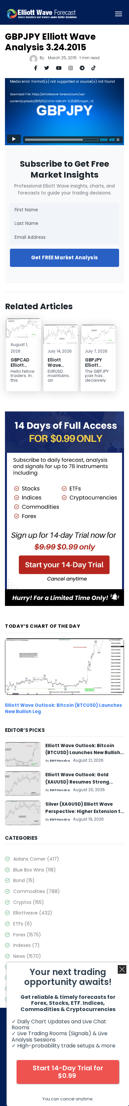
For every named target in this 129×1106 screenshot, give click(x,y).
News (27, 956)
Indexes (26, 945)
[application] (64, 111)
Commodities (36, 891)
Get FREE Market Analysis (64, 257)
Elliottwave (32, 913)
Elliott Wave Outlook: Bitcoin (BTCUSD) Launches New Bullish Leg (63, 708)
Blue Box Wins (34, 870)
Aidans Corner (36, 859)
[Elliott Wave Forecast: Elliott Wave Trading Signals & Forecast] (42, 14)
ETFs (22, 923)
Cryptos (28, 902)
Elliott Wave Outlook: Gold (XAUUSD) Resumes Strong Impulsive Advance (77, 782)
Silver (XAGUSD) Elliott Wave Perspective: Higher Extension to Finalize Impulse (84, 811)
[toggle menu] (118, 14)
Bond (24, 880)
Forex (27, 934)
